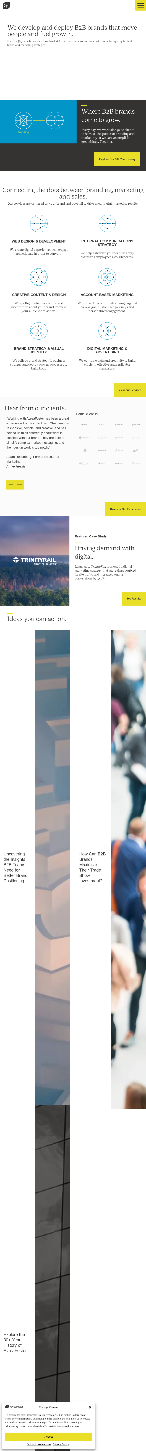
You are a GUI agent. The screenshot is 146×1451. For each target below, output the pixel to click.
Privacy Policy (61, 1444)
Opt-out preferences (39, 1444)
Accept (49, 1436)
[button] (90, 1407)
